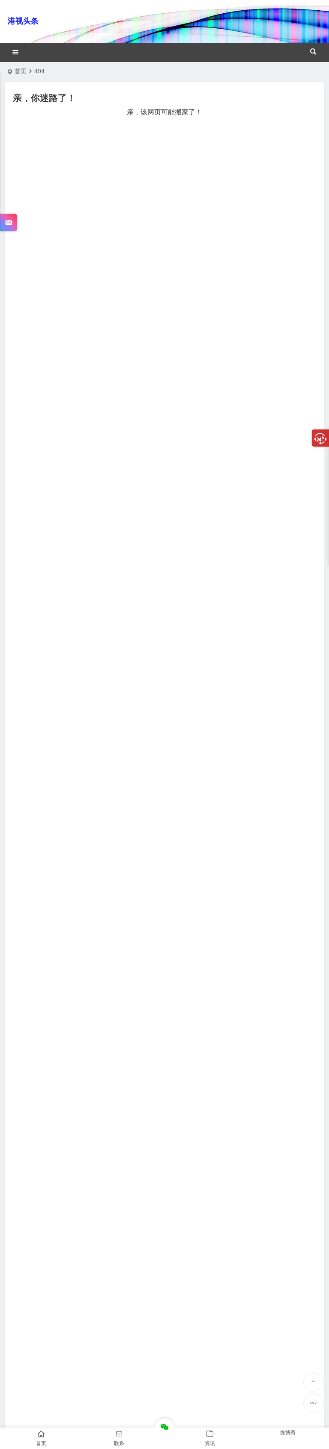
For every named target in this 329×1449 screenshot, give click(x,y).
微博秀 (288, 1433)
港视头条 (23, 21)
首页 (21, 71)
